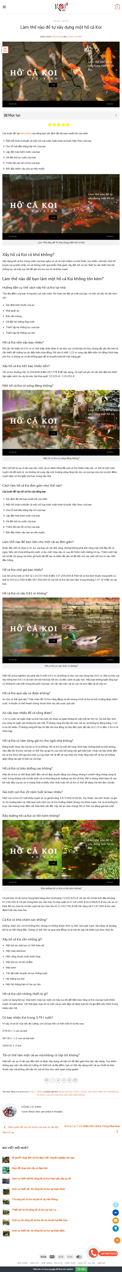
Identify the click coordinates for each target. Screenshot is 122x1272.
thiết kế (81, 1094)
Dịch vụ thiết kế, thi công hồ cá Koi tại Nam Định (38, 1188)
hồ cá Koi (26, 133)
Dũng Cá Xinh (75, 37)
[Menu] (4, 7)
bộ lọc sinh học (65, 1091)
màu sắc (50, 1094)
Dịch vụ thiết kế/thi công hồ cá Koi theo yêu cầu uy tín (41, 1178)
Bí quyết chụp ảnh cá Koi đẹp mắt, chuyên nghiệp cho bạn (43, 1157)
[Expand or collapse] (116, 115)
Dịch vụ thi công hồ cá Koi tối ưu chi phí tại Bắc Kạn (39, 1220)
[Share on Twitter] (58, 1080)
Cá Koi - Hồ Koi (61, 21)
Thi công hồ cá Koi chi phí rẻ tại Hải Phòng (35, 1199)
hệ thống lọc (113, 1091)
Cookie (52, 1269)
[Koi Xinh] (61, 7)
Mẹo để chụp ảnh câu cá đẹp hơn (30, 1168)
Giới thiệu (22, 1263)
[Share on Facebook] (52, 1080)
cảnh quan (92, 1091)
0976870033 (109, 1253)
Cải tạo (83, 1091)
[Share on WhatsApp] (46, 1080)
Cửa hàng (46, 1263)
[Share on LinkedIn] (75, 1080)
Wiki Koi (34, 1263)
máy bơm (59, 1094)
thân (75, 1094)
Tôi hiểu (81, 1269)
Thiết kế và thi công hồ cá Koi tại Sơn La (34, 1209)
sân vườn (68, 1094)
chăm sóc (102, 1091)
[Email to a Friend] (64, 1080)
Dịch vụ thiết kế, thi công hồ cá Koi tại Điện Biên (38, 1230)
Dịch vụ (58, 1263)
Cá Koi (76, 1091)
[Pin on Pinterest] (69, 1080)
